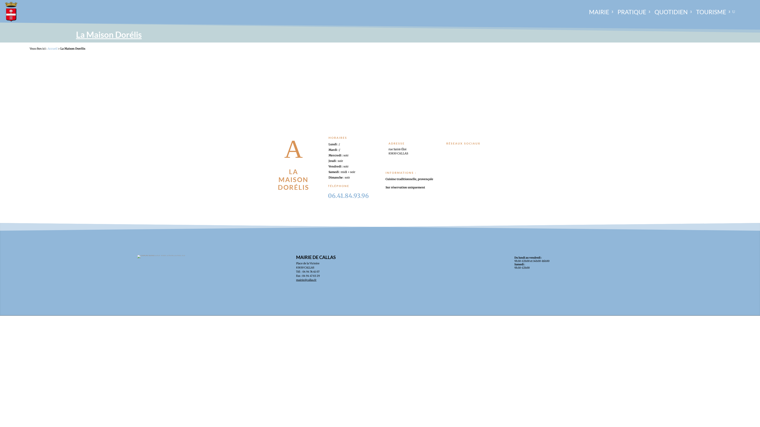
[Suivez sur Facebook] (452, 150)
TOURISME (711, 11)
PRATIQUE (632, 11)
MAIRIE (599, 11)
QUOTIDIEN (671, 11)
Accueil (52, 48)
